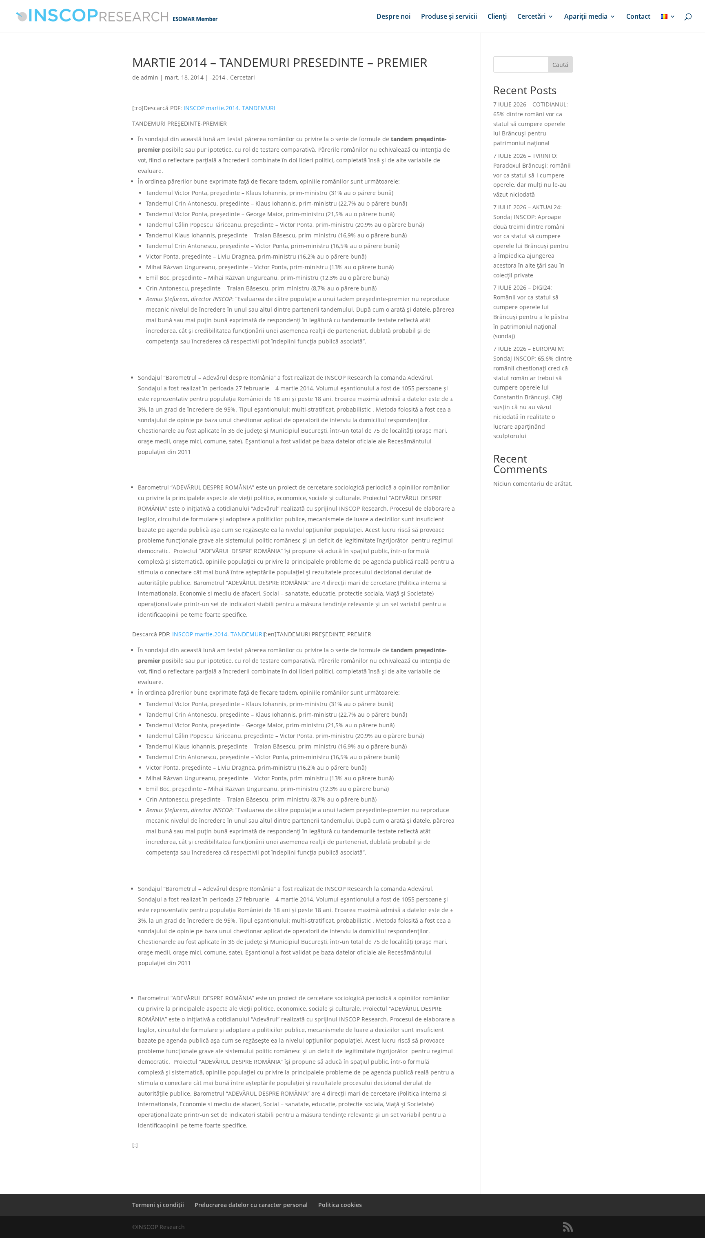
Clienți (497, 17)
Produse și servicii (449, 17)
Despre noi (393, 17)
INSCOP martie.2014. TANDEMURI (229, 108)
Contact (638, 17)
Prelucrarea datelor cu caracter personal (251, 1205)
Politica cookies (340, 1205)
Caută (560, 65)
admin (149, 77)
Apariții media (585, 17)
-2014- (218, 77)
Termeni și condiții (158, 1205)
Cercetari (242, 77)
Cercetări (531, 17)
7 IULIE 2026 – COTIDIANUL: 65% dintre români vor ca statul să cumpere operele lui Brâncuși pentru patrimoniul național (530, 123)
